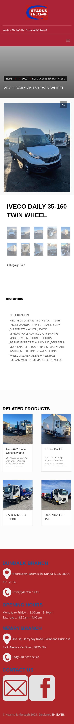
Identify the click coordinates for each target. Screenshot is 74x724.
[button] (63, 104)
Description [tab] (14, 299)
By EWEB (58, 714)
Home (9, 78)
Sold (24, 78)
